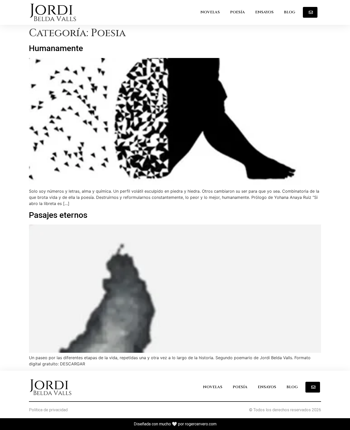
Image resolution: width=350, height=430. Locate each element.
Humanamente (56, 48)
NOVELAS (210, 12)
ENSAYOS (264, 12)
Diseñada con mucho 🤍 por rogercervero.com (175, 424)
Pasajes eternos (58, 215)
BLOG (289, 12)
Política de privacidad (48, 409)
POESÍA (237, 12)
